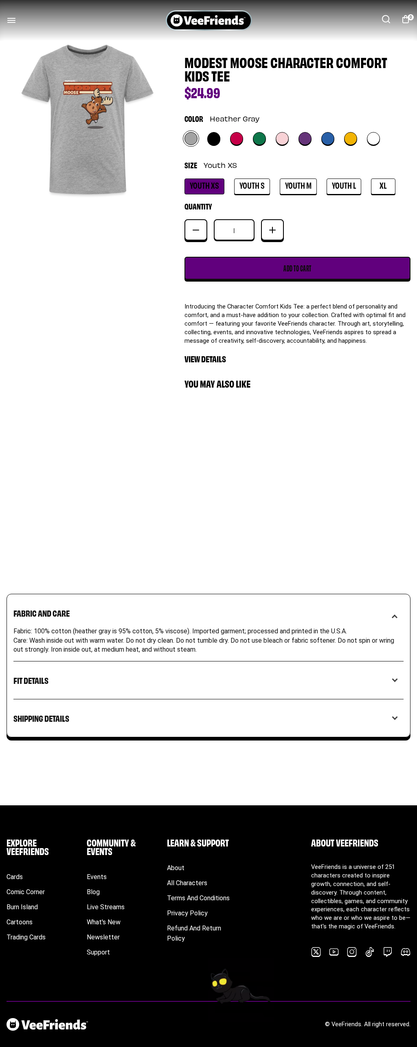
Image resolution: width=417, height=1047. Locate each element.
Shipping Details (41, 717)
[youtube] (334, 952)
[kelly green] (259, 138)
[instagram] (352, 952)
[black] (213, 138)
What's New (104, 922)
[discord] (405, 952)
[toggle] (11, 20)
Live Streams (106, 907)
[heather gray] (191, 138)
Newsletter (103, 937)
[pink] (282, 138)
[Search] (386, 19)
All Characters (187, 883)
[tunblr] (370, 952)
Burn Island (22, 907)
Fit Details (30, 680)
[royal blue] (327, 138)
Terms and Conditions (198, 898)
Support (98, 952)
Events (97, 877)
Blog (93, 892)
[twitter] (316, 952)
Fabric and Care (41, 612)
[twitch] (388, 952)
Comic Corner (26, 892)
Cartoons (20, 922)
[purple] (305, 138)
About (175, 868)
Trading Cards (26, 937)
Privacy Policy (187, 913)
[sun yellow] (350, 138)
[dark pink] (236, 138)
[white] (373, 138)
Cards (15, 877)
